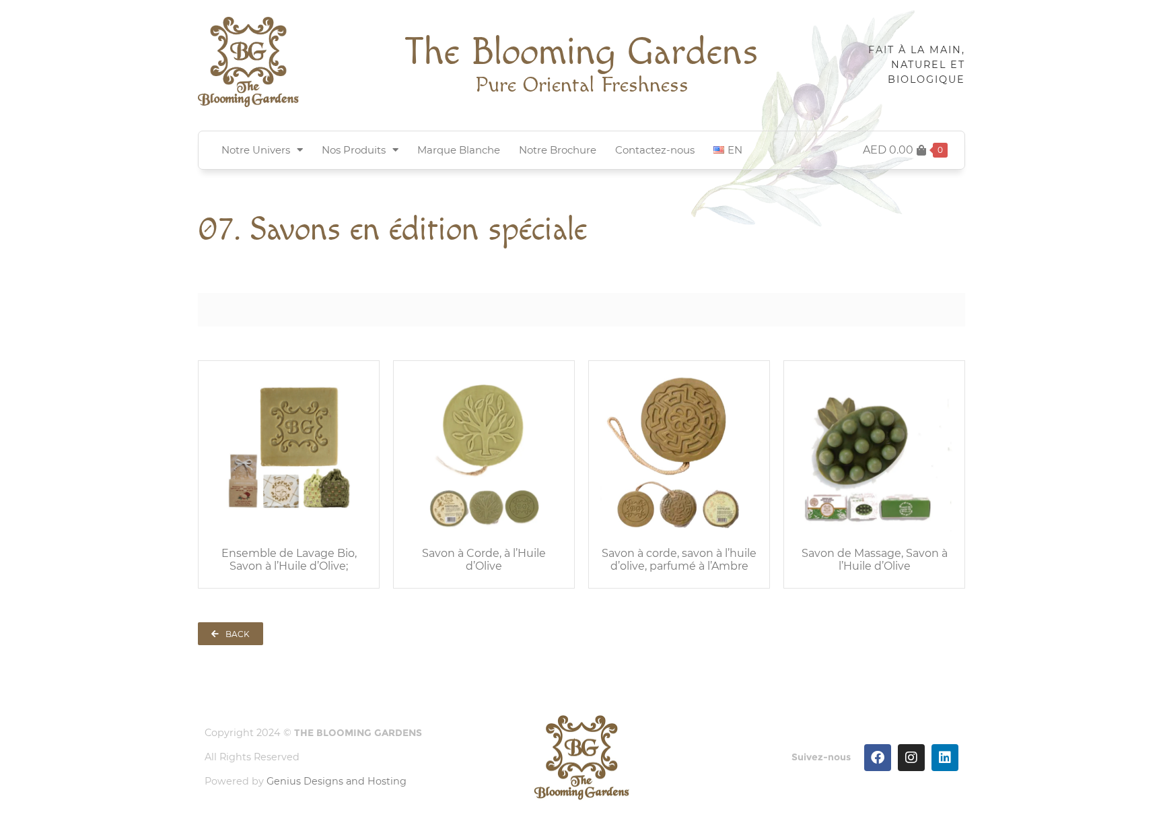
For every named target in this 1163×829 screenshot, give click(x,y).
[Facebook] (877, 757)
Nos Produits (354, 149)
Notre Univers (255, 149)
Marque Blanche (458, 149)
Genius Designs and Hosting (337, 781)
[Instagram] (911, 757)
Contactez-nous (655, 149)
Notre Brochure (557, 149)
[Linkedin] (944, 757)
